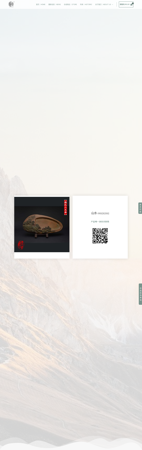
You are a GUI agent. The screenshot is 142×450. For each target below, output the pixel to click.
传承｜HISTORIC (86, 4)
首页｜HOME (40, 4)
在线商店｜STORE (70, 4)
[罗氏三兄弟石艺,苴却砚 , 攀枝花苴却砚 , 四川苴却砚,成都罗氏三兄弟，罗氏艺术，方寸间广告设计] (11, 4)
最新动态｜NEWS (54, 4)
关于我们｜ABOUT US (103, 4)
